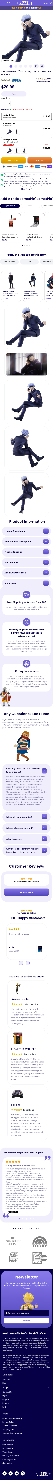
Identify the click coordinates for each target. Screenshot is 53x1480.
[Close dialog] (48, 711)
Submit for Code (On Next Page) (26, 765)
